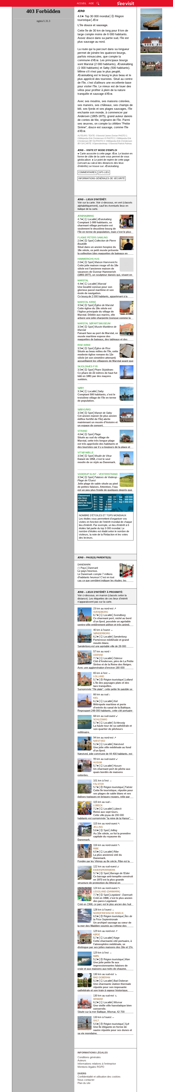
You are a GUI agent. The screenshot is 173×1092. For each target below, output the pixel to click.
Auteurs (82, 1060)
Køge (96, 934)
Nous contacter (86, 1080)
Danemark (84, 564)
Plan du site (84, 1083)
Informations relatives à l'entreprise (97, 1063)
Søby (81, 388)
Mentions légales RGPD (91, 1067)
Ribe (96, 848)
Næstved (99, 740)
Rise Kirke (84, 345)
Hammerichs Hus (88, 258)
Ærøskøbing (86, 216)
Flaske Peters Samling (93, 237)
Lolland (98, 676)
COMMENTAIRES (87, 172)
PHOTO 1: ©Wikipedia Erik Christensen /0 (103, 137)
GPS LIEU (104, 172)
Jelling (98, 827)
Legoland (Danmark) (106, 891)
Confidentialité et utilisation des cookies (99, 1076)
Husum (97, 762)
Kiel (95, 697)
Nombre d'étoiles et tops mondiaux (102, 515)
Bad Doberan (101, 977)
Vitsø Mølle (85, 452)
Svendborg (100, 612)
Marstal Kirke (87, 302)
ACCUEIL (81, 3)
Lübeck (98, 805)
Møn (96, 956)
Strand (82, 431)
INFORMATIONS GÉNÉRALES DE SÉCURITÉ (101, 178)
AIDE (91, 3)
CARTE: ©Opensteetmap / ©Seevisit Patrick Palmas (108, 143)
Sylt (96, 1020)
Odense (98, 655)
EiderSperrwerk (104, 870)
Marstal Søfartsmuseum (94, 323)
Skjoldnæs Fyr (88, 366)
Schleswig (100, 719)
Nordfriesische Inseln (108, 913)
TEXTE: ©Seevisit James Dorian (103, 135)
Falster (98, 784)
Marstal (83, 280)
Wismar (98, 999)
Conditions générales (89, 1057)
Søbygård (84, 409)
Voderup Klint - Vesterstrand (98, 474)
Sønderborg (101, 633)
